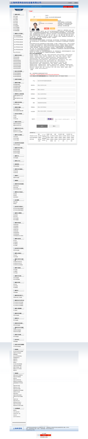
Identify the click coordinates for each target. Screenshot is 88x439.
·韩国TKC (15, 410)
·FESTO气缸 (15, 216)
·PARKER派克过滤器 (17, 65)
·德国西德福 (15, 354)
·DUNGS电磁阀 (16, 277)
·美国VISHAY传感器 (16, 388)
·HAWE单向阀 (15, 224)
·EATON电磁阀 (16, 336)
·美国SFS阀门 (15, 393)
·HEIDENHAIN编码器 (17, 330)
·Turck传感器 (15, 256)
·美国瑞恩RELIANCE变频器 (18, 390)
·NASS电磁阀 (15, 157)
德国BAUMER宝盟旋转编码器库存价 (64, 137)
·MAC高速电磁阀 (16, 30)
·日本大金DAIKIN (16, 411)
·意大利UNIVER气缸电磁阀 (18, 351)
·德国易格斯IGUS (16, 357)
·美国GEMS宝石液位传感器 (18, 405)
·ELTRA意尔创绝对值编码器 (18, 208)
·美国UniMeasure (16, 400)
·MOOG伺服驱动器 (16, 109)
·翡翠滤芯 (15, 203)
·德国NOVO (15, 360)
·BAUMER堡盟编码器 (17, 73)
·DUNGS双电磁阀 (16, 279)
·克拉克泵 (15, 195)
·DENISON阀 (15, 187)
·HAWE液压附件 (16, 232)
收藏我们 (76, 2)
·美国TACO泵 (15, 399)
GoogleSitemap (29, 429)
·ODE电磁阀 (15, 341)
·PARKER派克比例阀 (17, 63)
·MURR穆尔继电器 (16, 84)
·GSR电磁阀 (15, 292)
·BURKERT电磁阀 (16, 152)
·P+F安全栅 (15, 272)
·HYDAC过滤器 (16, 139)
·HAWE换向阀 (15, 227)
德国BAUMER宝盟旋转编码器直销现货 (52, 137)
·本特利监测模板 (16, 166)
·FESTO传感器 (15, 218)
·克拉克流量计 (15, 197)
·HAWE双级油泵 (16, 234)
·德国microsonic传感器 (17, 368)
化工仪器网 (44, 433)
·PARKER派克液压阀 (17, 61)
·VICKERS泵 (15, 172)
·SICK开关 (15, 284)
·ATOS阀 (14, 117)
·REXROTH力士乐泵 (17, 130)
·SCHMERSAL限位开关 (17, 261)
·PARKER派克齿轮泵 (17, 60)
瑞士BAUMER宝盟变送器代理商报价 (72, 137)
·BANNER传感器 (16, 104)
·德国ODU (15, 370)
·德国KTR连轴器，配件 (17, 367)
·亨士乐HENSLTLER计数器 (18, 302)
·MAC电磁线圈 (15, 25)
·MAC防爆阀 (15, 24)
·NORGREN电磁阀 (16, 325)
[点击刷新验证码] (50, 119)
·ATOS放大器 (15, 118)
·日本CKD (15, 415)
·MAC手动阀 (15, 22)
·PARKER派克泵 (16, 58)
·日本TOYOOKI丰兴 (16, 416)
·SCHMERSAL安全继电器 (18, 264)
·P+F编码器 (15, 271)
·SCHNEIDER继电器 (17, 346)
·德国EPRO (15, 359)
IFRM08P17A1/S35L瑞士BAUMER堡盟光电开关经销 (33, 137)
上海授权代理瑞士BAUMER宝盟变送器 (48, 137)
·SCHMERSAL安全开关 (17, 263)
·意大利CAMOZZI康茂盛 (17, 363)
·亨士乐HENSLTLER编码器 (18, 305)
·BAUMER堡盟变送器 (17, 74)
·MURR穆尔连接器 (16, 87)
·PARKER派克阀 (16, 57)
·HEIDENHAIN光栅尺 (17, 331)
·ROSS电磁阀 (15, 320)
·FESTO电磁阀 (15, 219)
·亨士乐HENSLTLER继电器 (18, 303)
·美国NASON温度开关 (17, 123)
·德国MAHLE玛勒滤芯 (17, 352)
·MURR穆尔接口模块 (17, 86)
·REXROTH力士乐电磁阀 (17, 131)
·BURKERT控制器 (16, 149)
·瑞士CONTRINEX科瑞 (17, 356)
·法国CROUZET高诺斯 (17, 365)
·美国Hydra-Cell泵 (16, 387)
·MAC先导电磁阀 (16, 27)
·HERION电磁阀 (16, 315)
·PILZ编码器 (15, 243)
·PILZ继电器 (15, 242)
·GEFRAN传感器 (16, 250)
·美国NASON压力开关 (17, 125)
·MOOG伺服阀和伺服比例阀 (18, 110)
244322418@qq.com (50, 428)
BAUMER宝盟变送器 (40, 74)
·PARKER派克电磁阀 (17, 66)
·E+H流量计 (15, 310)
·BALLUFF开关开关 (16, 52)
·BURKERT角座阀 (16, 151)
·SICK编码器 (15, 287)
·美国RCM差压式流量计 (17, 395)
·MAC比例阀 (15, 19)
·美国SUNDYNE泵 (16, 385)
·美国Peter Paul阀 (16, 391)
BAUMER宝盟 (47, 74)
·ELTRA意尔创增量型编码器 (18, 210)
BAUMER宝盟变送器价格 (54, 74)
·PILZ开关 (15, 240)
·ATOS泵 (14, 115)
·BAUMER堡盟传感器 (17, 76)
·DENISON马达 (16, 185)
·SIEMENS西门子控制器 (17, 297)
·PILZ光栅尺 (15, 245)
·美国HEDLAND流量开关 (17, 381)
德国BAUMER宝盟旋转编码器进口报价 (40, 137)
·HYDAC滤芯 (15, 136)
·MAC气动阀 (15, 16)
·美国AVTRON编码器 (17, 376)
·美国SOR (15, 378)
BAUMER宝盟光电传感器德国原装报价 (68, 137)
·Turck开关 (15, 255)
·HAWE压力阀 (15, 229)
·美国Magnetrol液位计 (17, 402)
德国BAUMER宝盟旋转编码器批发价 (56, 137)
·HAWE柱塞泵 (15, 230)
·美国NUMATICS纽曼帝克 (18, 375)
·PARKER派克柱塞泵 (17, 68)
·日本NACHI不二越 (16, 413)
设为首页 (70, 2)
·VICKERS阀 (15, 171)
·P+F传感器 (15, 269)
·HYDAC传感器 (16, 138)
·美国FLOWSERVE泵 (17, 379)
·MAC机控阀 (15, 21)
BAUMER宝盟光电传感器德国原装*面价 (60, 137)
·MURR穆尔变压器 (16, 89)
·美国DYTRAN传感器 (17, 403)
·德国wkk (14, 362)
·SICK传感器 (15, 285)
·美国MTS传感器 (16, 177)
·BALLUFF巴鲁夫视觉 (17, 35)
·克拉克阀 (15, 193)
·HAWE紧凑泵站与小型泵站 (18, 235)
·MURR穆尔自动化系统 (17, 90)
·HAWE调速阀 (15, 226)
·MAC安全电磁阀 (16, 29)
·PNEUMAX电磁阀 (16, 144)
